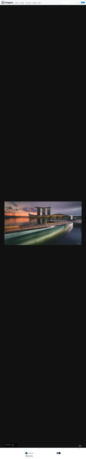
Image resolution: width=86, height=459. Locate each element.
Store (39, 3)
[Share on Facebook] (57, 453)
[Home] (7, 2)
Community (28, 3)
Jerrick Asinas (30, 453)
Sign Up (83, 2)
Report (79, 449)
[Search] (74, 2)
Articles (17, 3)
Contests (34, 3)
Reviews (22, 3)
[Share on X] (59, 453)
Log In (79, 2)
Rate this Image (8, 444)
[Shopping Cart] (77, 2)
